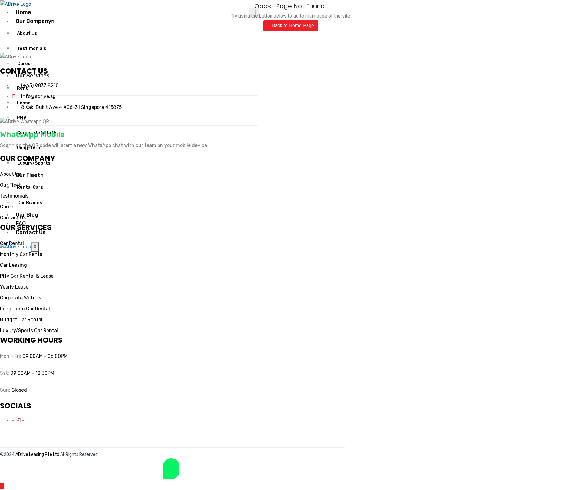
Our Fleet (28, 175)
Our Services (33, 75)
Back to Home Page (292, 25)
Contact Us (31, 232)
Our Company (33, 21)
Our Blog (27, 214)
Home (23, 12)
